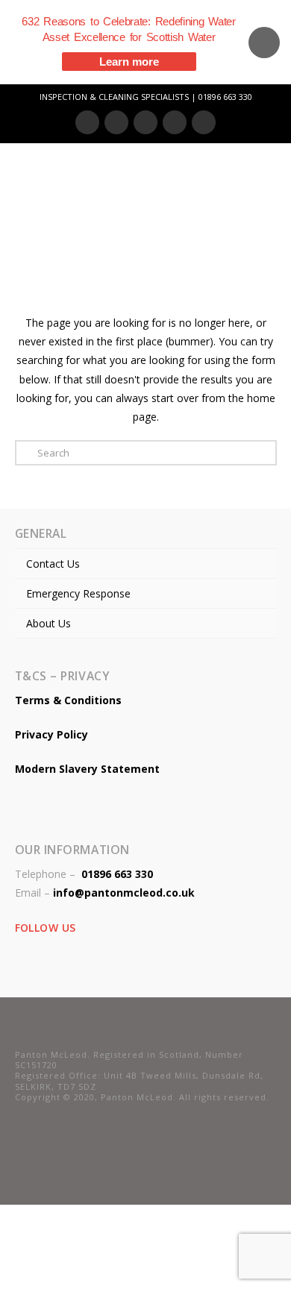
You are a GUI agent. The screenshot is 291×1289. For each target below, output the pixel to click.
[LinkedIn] (145, 122)
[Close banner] (264, 42)
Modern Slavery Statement (87, 769)
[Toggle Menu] (233, 186)
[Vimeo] (204, 122)
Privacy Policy (51, 734)
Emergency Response (78, 593)
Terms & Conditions (68, 700)
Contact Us (53, 563)
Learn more (129, 61)
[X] (116, 122)
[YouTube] (175, 122)
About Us (48, 623)
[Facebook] (87, 122)
